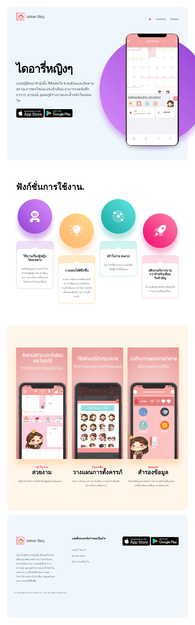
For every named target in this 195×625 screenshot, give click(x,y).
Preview (174, 19)
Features (161, 19)
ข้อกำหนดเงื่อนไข (80, 561)
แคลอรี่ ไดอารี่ (79, 550)
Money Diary (79, 555)
